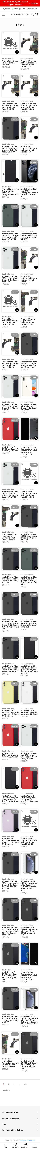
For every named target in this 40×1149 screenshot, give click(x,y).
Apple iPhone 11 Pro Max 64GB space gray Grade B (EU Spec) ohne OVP (29, 364)
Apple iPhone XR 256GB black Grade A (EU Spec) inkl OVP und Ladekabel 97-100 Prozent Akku (29, 885)
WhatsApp (17, 8)
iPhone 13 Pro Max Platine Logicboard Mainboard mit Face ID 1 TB (29, 63)
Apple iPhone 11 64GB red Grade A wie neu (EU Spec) (10, 754)
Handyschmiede (8, 58)
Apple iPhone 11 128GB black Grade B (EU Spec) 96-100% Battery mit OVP (29, 930)
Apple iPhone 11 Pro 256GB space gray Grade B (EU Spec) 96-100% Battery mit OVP (10, 884)
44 (25, 1083)
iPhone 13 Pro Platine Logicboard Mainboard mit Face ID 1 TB (29, 148)
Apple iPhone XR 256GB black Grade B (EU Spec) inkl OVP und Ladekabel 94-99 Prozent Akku (29, 1019)
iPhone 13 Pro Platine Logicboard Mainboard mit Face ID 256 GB (10, 1063)
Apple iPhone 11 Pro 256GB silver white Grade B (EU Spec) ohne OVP (10, 278)
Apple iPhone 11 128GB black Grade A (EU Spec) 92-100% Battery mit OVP (10, 975)
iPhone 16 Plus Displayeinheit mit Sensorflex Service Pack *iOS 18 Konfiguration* (29, 975)
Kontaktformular (31, 8)
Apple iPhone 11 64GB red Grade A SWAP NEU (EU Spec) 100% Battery (29, 798)
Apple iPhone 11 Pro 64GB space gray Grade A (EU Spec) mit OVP (10, 579)
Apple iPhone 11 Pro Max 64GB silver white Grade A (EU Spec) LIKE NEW (29, 755)
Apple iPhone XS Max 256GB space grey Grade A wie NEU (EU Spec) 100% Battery (29, 669)
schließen (34, 3)
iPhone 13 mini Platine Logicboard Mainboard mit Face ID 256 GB (29, 493)
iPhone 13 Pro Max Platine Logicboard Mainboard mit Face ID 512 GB (10, 105)
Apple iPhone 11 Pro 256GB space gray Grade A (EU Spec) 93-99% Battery (10, 668)
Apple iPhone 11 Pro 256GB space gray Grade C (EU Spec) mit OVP (29, 536)
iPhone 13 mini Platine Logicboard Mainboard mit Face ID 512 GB (10, 321)
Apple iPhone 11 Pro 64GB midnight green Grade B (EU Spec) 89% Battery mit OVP (29, 580)
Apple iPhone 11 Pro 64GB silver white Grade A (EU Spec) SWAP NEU (29, 406)
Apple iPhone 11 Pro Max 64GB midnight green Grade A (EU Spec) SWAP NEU (10, 235)
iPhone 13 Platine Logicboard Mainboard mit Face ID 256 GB (9, 536)
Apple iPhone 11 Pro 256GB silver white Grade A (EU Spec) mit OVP (29, 235)
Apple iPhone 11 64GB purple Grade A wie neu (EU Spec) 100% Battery (10, 840)
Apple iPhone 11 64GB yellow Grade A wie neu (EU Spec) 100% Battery (10, 712)
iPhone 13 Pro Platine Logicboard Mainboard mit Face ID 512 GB (29, 278)
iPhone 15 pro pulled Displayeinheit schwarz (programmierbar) (10, 191)
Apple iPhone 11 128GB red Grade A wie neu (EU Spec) (10, 448)
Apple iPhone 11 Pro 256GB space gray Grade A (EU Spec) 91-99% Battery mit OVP (10, 624)
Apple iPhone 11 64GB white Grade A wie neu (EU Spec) (29, 711)
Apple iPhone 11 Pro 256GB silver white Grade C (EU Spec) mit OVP (10, 406)
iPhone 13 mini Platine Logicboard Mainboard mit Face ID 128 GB (29, 840)
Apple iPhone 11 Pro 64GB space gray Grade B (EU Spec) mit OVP (10, 1018)
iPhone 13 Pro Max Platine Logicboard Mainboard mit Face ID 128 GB (10, 364)
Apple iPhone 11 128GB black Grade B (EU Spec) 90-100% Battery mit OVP (29, 1064)
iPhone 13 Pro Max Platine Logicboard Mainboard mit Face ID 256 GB (29, 105)
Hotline (7, 8)
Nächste (6, 1089)
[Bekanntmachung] (15, 2)
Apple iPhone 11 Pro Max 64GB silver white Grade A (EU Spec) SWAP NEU (10, 493)
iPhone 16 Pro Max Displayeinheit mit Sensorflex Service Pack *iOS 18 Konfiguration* (29, 450)
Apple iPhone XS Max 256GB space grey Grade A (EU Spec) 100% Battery (10, 798)
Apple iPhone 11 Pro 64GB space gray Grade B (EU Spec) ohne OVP (29, 623)
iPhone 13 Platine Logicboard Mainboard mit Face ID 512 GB (28, 321)
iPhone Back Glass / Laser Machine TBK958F (10, 62)
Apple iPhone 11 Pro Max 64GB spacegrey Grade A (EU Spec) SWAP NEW (29, 192)
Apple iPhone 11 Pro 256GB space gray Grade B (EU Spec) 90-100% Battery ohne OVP (10, 930)
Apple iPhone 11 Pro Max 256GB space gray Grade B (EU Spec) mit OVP (10, 148)
